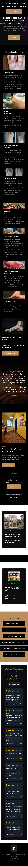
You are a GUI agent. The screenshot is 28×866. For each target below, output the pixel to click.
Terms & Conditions (14, 860)
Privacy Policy (14, 858)
